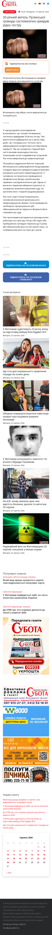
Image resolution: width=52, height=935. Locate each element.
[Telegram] (48, 4)
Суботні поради (20, 577)
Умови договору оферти (14, 924)
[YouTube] (40, 4)
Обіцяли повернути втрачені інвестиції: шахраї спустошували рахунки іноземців (26, 416)
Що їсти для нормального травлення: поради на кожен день (25, 373)
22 (38, 858)
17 (8, 858)
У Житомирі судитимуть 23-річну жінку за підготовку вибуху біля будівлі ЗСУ (25, 330)
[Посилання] (9, 3)
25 (14, 862)
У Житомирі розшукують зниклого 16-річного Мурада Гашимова (25, 460)
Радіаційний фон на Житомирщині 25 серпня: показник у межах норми (25, 548)
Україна (32, 577)
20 (26, 858)
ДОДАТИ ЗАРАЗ (12, 70)
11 (14, 854)
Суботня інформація (12, 591)
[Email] (35, 4)
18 (14, 858)
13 (26, 854)
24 (8, 862)
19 (20, 858)
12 (20, 854)
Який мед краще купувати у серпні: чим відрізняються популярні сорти (23, 581)
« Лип (8, 872)
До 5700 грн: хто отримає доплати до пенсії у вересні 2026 (24, 611)
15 (38, 854)
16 (44, 854)
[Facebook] (44, 4)
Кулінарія (7, 577)
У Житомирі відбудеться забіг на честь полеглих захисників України (25, 596)
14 (32, 854)
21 (32, 858)
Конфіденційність (11, 928)
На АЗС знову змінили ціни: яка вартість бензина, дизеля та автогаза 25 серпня (24, 504)
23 (44, 858)
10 (8, 854)
